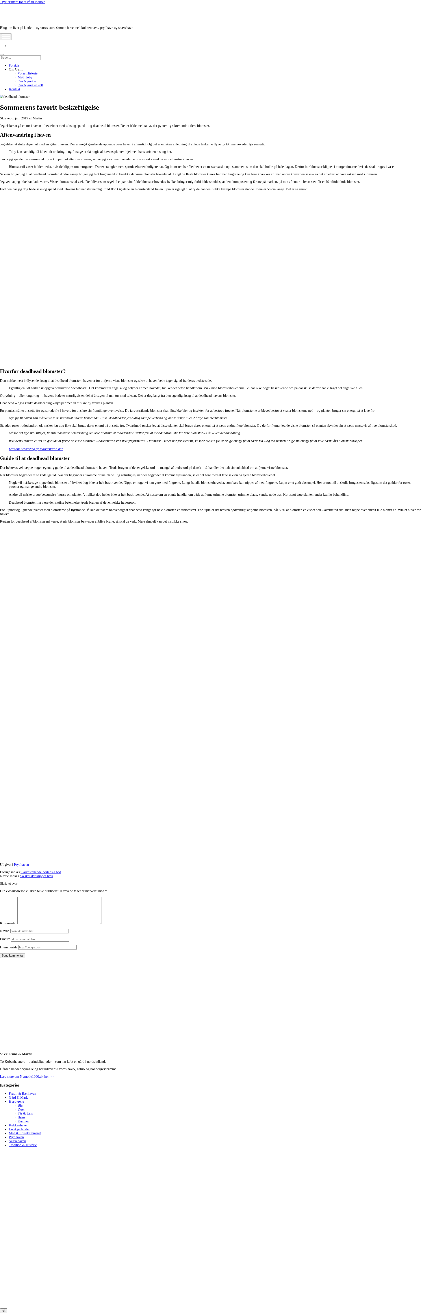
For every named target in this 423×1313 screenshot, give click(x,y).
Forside (14, 65)
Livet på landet (19, 1129)
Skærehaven (17, 1141)
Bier (21, 1105)
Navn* (4, 931)
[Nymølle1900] (13, 20)
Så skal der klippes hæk (36, 876)
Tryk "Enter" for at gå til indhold (22, 2)
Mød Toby (25, 77)
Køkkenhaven (18, 1125)
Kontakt (14, 89)
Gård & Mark (18, 1097)
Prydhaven (21, 864)
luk (4, 1310)
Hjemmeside (8, 947)
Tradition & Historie (23, 1145)
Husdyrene (16, 1101)
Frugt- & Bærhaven (22, 1093)
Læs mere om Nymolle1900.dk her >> (27, 1076)
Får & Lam (25, 1113)
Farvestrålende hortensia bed (41, 872)
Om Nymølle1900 (30, 85)
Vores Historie (27, 73)
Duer (21, 1109)
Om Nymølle (27, 81)
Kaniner (23, 1121)
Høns (21, 1117)
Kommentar (8, 923)
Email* (5, 939)
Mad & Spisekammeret (25, 1133)
